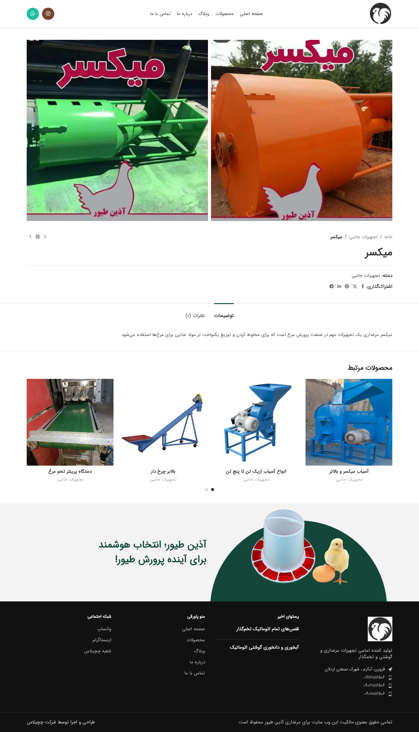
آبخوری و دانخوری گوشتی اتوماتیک (264, 647)
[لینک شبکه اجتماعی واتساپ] (33, 14)
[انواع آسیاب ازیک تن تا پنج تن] (256, 422)
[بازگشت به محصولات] (37, 237)
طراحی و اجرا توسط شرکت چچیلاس (61, 722)
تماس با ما (194, 673)
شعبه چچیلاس (97, 651)
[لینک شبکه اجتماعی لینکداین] (339, 286)
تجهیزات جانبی (363, 237)
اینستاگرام (102, 640)
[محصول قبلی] (45, 237)
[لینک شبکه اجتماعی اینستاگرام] (48, 14)
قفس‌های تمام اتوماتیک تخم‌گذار (267, 629)
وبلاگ (199, 651)
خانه (388, 237)
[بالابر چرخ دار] (163, 422)
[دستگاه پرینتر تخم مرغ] (70, 422)
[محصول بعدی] (30, 237)
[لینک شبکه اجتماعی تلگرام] (332, 286)
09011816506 (374, 693)
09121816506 (374, 677)
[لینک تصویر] (380, 628)
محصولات (195, 640)
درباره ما (197, 662)
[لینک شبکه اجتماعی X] (355, 286)
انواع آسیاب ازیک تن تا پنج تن (256, 471)
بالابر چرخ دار (163, 471)
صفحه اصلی (193, 629)
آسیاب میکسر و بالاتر (349, 471)
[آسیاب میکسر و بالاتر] (349, 422)
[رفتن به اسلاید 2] (206, 489)
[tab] (224, 312)
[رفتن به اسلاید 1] (212, 489)
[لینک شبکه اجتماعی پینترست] (347, 286)
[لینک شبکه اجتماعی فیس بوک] (362, 286)
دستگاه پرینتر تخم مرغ (70, 471)
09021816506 (374, 685)
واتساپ (104, 629)
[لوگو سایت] (380, 13)
